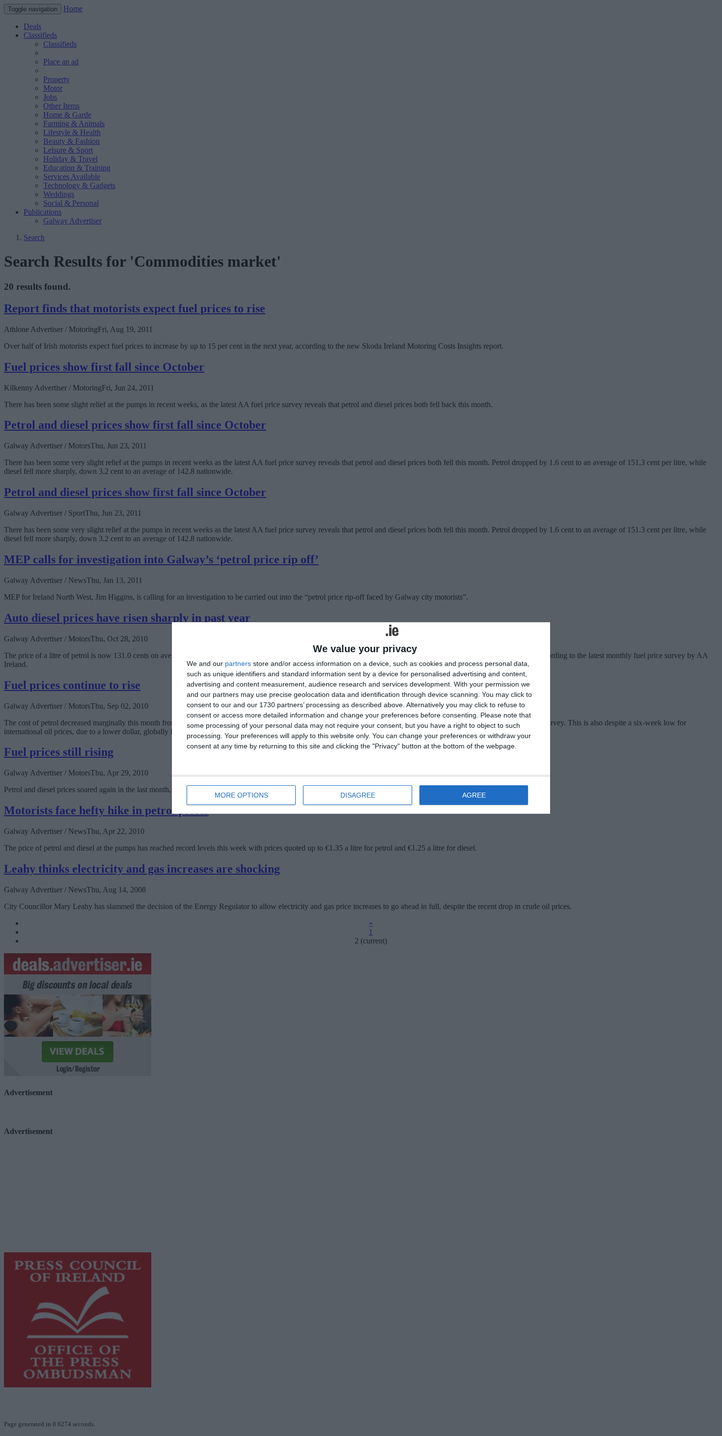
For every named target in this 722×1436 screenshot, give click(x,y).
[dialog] (361, 718)
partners (238, 663)
